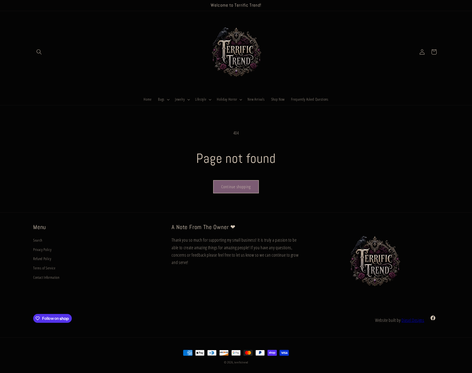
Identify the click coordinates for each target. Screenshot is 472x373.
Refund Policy (42, 258)
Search (37, 240)
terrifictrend (241, 362)
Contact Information (46, 277)
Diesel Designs (412, 320)
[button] (39, 52)
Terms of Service (44, 268)
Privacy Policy (42, 249)
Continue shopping (236, 186)
